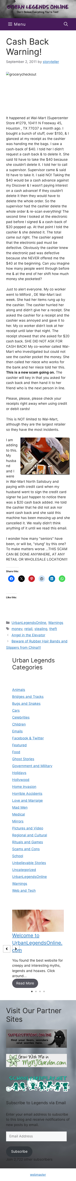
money (17, 629)
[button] (66, 24)
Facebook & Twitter (28, 738)
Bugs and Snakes (26, 704)
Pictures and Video (27, 828)
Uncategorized (24, 870)
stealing (40, 629)
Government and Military (32, 766)
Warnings (55, 623)
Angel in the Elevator (28, 635)
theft (53, 629)
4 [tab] (44, 992)
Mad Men (20, 807)
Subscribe (19, 1151)
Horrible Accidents (27, 794)
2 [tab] (36, 992)
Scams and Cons (26, 849)
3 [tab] (40, 992)
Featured (19, 745)
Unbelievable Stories (29, 863)
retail (28, 629)
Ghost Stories (23, 759)
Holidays (19, 773)
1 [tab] (32, 992)
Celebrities (21, 717)
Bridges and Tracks (28, 697)
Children (19, 724)
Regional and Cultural (29, 835)
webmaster (38, 1175)
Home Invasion (24, 787)
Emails (17, 731)
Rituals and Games (27, 842)
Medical (18, 814)
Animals (18, 690)
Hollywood (20, 780)
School (17, 856)
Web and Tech (24, 890)
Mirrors (18, 821)
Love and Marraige (27, 800)
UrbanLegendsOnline (29, 623)
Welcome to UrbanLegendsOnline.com (37, 942)
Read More (25, 983)
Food (16, 752)
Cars (16, 710)
